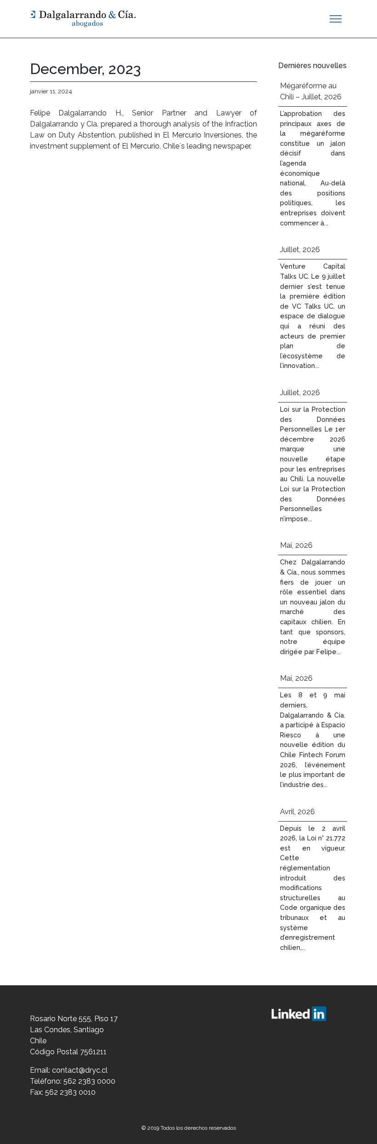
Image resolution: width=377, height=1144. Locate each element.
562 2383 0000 (89, 1081)
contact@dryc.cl (80, 1070)
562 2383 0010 (70, 1092)
